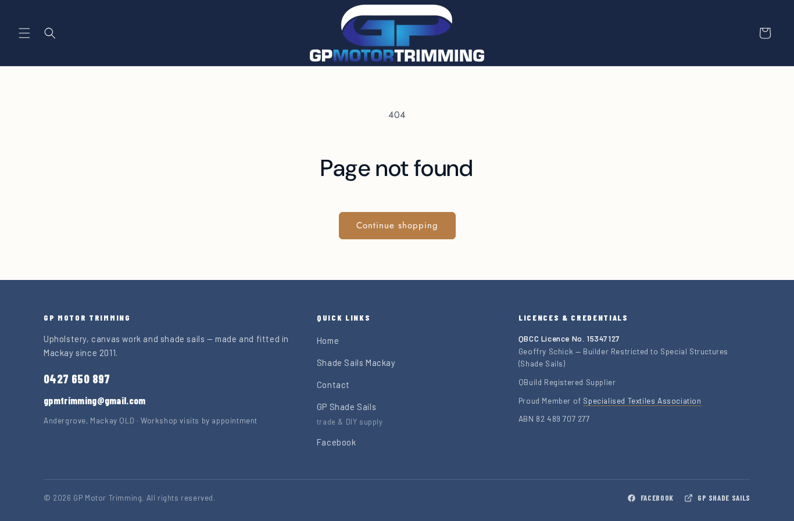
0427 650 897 (77, 379)
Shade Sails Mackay (356, 362)
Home (328, 340)
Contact (333, 384)
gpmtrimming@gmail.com (95, 400)
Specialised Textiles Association (642, 400)
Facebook (336, 442)
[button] (24, 33)
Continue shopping (397, 225)
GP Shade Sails (724, 497)
